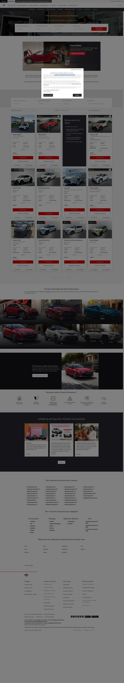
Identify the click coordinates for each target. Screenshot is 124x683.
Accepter (77, 95)
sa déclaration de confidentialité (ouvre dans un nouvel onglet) (65, 74)
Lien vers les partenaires (47, 91)
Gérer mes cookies (48, 95)
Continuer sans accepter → (77, 69)
